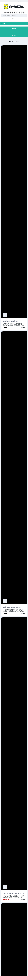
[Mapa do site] (21, 12)
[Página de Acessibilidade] (23, 12)
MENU (4, 23)
